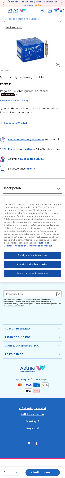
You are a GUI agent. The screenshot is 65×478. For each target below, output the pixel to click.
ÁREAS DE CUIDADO (17, 337)
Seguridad (32, 428)
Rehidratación (14, 27)
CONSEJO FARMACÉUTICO (22, 345)
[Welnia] (17, 11)
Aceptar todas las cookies (32, 264)
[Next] (60, 3)
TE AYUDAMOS (14, 354)
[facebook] (36, 444)
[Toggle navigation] (5, 11)
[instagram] (29, 444)
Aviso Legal (32, 421)
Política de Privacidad (15, 306)
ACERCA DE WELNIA (17, 328)
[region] (32, 239)
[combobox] (32, 19)
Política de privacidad (32, 408)
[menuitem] (61, 11)
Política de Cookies (32, 414)
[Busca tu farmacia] (42, 11)
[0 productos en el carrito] (55, 10)
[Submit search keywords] (6, 18)
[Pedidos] (50, 10)
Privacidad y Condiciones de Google (33, 246)
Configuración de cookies (32, 255)
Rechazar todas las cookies (32, 273)
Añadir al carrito (42, 472)
